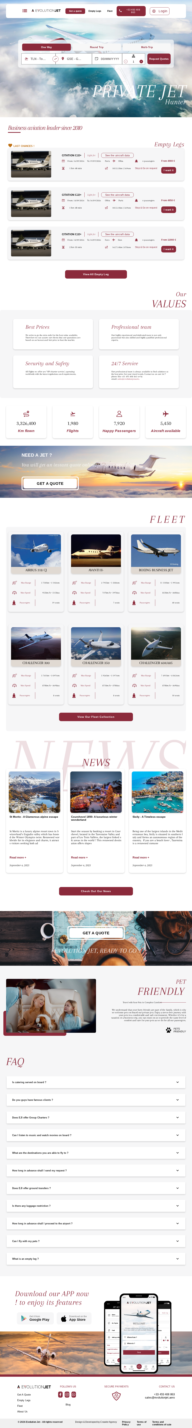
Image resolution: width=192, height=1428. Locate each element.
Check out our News (96, 891)
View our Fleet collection (96, 716)
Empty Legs (94, 11)
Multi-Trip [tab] (147, 47)
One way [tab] (46, 47)
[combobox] (41, 59)
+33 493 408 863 (133, 11)
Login (163, 11)
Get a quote (75, 11)
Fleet (109, 11)
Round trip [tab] (97, 47)
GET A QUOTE (50, 483)
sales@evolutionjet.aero (160, 1397)
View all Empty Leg (96, 274)
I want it (168, 170)
